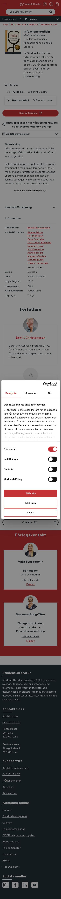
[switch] (52, 459)
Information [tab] (30, 393)
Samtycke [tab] (11, 393)
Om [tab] (50, 393)
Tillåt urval (30, 503)
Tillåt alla (31, 493)
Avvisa (30, 512)
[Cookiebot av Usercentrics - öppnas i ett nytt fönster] (43, 384)
